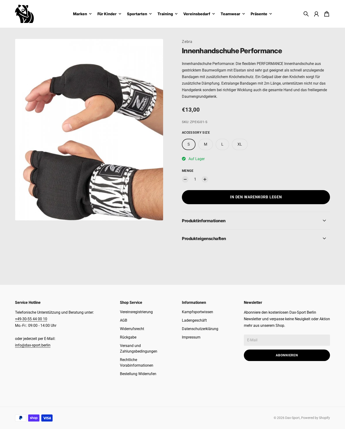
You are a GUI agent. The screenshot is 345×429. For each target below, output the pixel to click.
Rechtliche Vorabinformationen (136, 363)
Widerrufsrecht (132, 329)
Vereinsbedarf (196, 14)
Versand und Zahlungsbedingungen (138, 348)
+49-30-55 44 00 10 (31, 319)
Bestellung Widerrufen (138, 374)
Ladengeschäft (194, 320)
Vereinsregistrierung (136, 312)
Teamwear (230, 14)
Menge (188, 171)
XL (240, 144)
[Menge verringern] (185, 179)
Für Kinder (107, 14)
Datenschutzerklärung (200, 329)
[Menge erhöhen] (205, 179)
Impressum (191, 337)
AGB (123, 320)
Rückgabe (128, 337)
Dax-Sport (292, 418)
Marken (80, 14)
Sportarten (137, 14)
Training (165, 14)
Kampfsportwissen (197, 312)
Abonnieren (287, 355)
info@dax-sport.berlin (32, 345)
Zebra (187, 41)
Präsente (259, 14)
